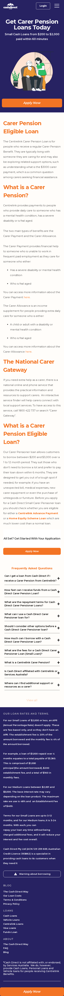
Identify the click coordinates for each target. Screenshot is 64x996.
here (27, 297)
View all (32, 700)
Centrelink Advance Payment (38, 513)
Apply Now (32, 103)
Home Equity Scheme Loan (27, 518)
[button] (57, 6)
